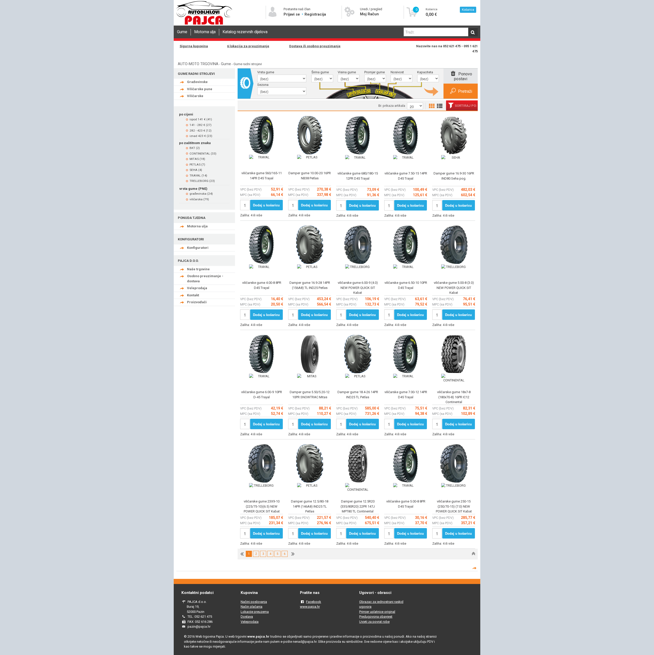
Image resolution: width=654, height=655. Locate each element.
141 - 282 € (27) (201, 125)
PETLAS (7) (197, 164)
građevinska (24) (201, 193)
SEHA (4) (196, 170)
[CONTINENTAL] (453, 378)
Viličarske (195, 96)
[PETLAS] (309, 157)
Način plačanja (251, 607)
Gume (182, 32)
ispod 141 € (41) (201, 119)
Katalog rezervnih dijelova (245, 32)
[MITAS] (309, 376)
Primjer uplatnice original (377, 612)
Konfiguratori (197, 248)
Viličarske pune (199, 89)
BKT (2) (195, 148)
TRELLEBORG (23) (202, 181)
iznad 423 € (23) (201, 136)
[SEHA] (453, 157)
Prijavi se (292, 14)
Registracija (315, 14)
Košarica (468, 9)
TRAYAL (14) (198, 175)
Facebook (313, 602)
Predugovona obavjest (375, 616)
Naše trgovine (198, 269)
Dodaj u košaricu (266, 205)
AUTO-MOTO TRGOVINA (198, 64)
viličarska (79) (199, 199)
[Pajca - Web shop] (204, 25)
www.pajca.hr (310, 607)
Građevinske (197, 82)
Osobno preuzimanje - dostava (205, 278)
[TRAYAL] (261, 157)
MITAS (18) (197, 159)
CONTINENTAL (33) (203, 153)
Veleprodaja (197, 288)
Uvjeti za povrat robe (374, 622)
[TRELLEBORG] (357, 267)
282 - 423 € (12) (201, 130)
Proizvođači (197, 302)
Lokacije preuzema (255, 612)
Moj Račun (369, 14)
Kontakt (193, 295)
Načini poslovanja (254, 602)
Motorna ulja (205, 32)
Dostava (247, 616)
